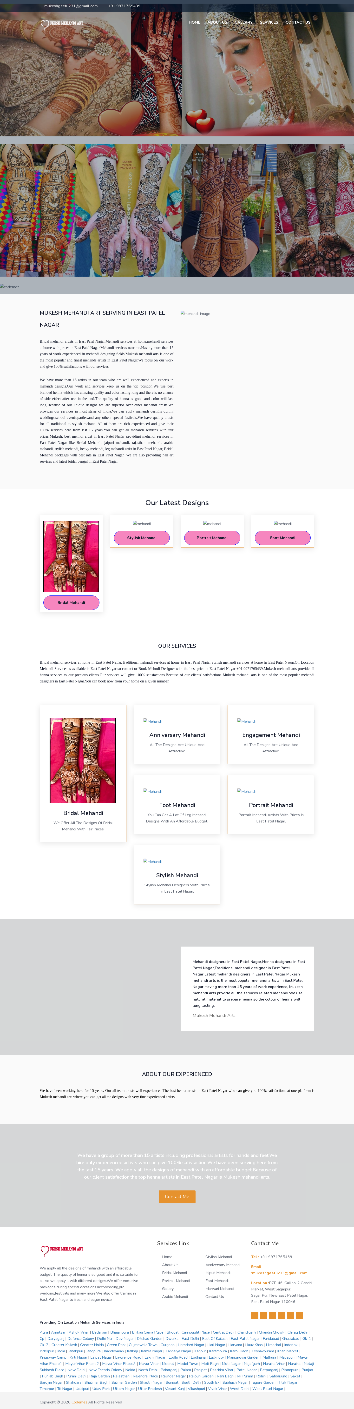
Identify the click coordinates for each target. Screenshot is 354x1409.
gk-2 (44, 1345)
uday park (101, 1388)
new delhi (76, 1370)
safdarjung (278, 1376)
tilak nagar (288, 1382)
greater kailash (65, 1345)
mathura (269, 1357)
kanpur (200, 1351)
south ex (212, 1382)
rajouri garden (202, 1376)
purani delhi (76, 1376)
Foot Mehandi (217, 1280)
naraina (295, 1363)
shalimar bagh (97, 1382)
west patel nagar (268, 1388)
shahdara (74, 1382)
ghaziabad (291, 1338)
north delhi (148, 1370)
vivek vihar (218, 1388)
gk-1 (307, 1338)
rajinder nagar (174, 1376)
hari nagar (216, 1345)
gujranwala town (143, 1345)
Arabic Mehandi (175, 1296)
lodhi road (179, 1357)
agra (44, 1332)
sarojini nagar (52, 1382)
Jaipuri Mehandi (217, 1272)
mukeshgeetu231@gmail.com (71, 6)
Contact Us (298, 22)
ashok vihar (79, 1332)
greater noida (92, 1345)
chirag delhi (298, 1332)
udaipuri (82, 1388)
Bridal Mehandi (174, 1272)
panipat (201, 1370)
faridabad (271, 1338)
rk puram (245, 1376)
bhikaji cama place (148, 1332)
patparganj (269, 1370)
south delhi (192, 1382)
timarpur (47, 1388)
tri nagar (65, 1388)
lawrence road (128, 1357)
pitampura (290, 1370)
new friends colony (105, 1370)
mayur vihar (149, 1363)
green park (117, 1345)
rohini (261, 1376)
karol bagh (239, 1351)
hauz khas (254, 1345)
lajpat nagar (101, 1357)
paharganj (169, 1370)
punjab (307, 1370)
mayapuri (287, 1357)
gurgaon (168, 1345)
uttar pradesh (150, 1388)
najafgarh (252, 1363)
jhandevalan (114, 1351)
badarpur (100, 1332)
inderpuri (47, 1351)
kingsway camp (53, 1357)
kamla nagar (152, 1351)
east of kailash (215, 1338)
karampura (218, 1351)
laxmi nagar (155, 1357)
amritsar (58, 1332)
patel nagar (247, 1370)
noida (130, 1370)
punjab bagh (53, 1376)
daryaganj (56, 1338)
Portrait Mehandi (176, 1280)
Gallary (244, 22)
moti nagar (232, 1363)
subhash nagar (236, 1382)
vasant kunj (175, 1388)
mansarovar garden (243, 1357)
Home (194, 22)
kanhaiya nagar (178, 1351)
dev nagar (125, 1338)
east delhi (191, 1338)
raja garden (100, 1376)
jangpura (94, 1351)
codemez (79, 1402)
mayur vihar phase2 (82, 1363)
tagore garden (263, 1382)
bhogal (173, 1332)
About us (217, 22)
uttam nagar (124, 1388)
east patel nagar (246, 1338)
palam (186, 1370)
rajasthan (122, 1376)
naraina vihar (274, 1363)
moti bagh (210, 1363)
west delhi (240, 1388)
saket (295, 1376)
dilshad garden (150, 1338)
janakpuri (76, 1351)
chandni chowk (272, 1332)
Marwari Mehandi (219, 1288)
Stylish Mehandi (218, 1257)
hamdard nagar (191, 1345)
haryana (235, 1345)
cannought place (196, 1332)
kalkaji (133, 1351)
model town (188, 1363)
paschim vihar (222, 1370)
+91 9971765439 (124, 6)
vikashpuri (197, 1388)
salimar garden (124, 1382)
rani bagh (226, 1376)
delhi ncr (105, 1338)
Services (269, 22)
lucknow (217, 1357)
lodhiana (199, 1357)
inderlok (291, 1345)
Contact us (214, 1296)
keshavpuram (263, 1351)
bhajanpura (120, 1332)
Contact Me (177, 1196)
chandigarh (247, 1332)
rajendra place (146, 1376)
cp (42, 1338)
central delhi (224, 1332)
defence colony (81, 1338)
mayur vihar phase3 (119, 1363)
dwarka (172, 1338)
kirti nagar (79, 1357)
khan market (288, 1351)
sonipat (172, 1382)
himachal (274, 1345)
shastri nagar (152, 1382)
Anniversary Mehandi (222, 1265)
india (61, 1351)
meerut (168, 1363)
